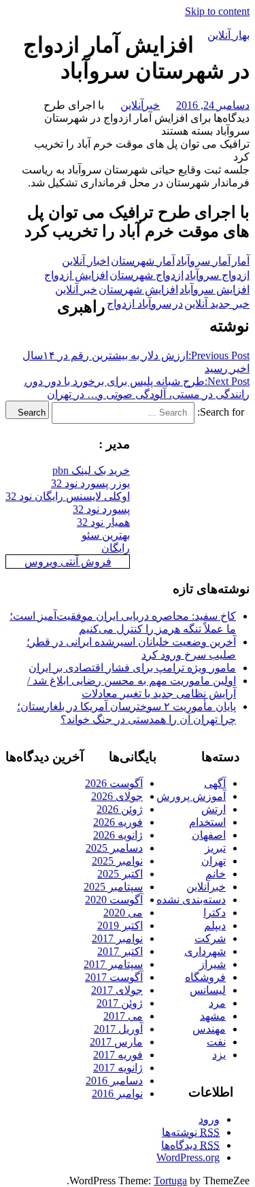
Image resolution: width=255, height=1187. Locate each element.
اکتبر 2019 (120, 925)
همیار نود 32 (103, 522)
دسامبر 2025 (114, 848)
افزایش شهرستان (138, 289)
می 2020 (123, 912)
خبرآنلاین (140, 105)
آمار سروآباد (203, 261)
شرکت (210, 938)
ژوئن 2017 (120, 1003)
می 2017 (123, 1016)
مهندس (209, 1029)
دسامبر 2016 (114, 1080)
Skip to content (217, 11)
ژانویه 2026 (118, 835)
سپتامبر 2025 (113, 886)
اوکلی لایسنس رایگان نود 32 (67, 496)
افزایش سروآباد (215, 289)
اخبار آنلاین (85, 261)
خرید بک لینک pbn (91, 470)
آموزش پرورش (191, 796)
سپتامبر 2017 (113, 964)
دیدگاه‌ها (190, 1145)
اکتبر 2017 (120, 951)
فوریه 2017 (118, 1054)
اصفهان (209, 835)
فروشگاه (205, 977)
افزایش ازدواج (76, 275)
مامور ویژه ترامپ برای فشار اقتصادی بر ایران (132, 667)
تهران (213, 861)
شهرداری (205, 951)
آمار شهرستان (143, 261)
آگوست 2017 (114, 977)
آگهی (215, 783)
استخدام (207, 822)
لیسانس (208, 990)
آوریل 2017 (118, 1029)
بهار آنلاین (228, 35)
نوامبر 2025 (117, 861)
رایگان (115, 548)
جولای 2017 (117, 990)
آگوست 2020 (114, 899)
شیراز (212, 964)
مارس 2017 (116, 1042)
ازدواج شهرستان (146, 275)
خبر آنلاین (76, 289)
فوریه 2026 (118, 822)
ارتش (213, 809)
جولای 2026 (117, 796)
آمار (241, 261)
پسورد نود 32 (101, 509)
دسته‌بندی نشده (191, 899)
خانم (215, 874)
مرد (217, 1003)
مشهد (213, 1016)
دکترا (214, 912)
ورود (209, 1119)
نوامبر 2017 (117, 938)
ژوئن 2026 (120, 809)
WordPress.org (188, 1157)
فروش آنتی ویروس (68, 561)
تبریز (215, 848)
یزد (219, 1054)
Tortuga (170, 1180)
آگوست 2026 (114, 783)
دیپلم (215, 925)
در (178, 304)
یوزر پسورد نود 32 (90, 483)
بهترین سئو (106, 535)
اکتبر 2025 (120, 874)
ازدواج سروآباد (217, 275)
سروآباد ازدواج (139, 304)
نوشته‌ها (191, 1132)
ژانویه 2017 (118, 1067)
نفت (216, 1042)
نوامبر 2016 (117, 1093)
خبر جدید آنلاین (217, 304)
